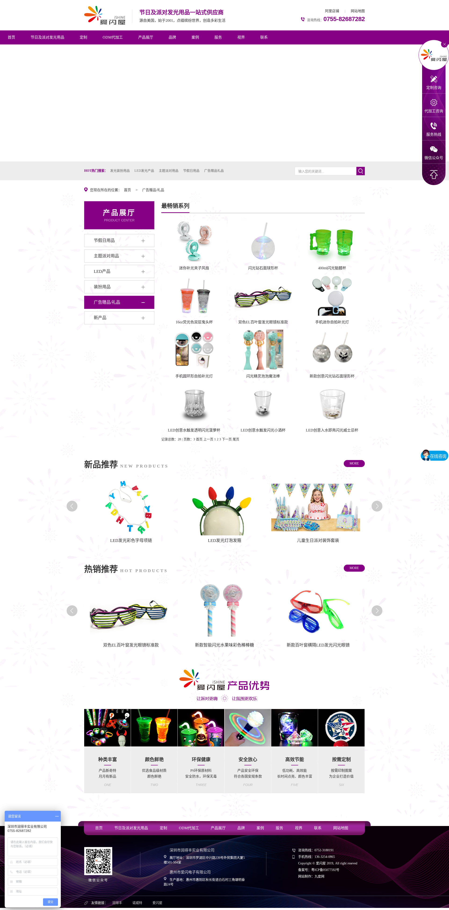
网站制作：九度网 (311, 876)
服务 (218, 37)
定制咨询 (433, 88)
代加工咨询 (433, 111)
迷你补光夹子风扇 (194, 268)
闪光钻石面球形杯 (263, 268)
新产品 (100, 317)
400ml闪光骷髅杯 (332, 268)
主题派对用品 (168, 170)
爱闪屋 (157, 903)
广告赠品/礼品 (153, 190)
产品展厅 (145, 37)
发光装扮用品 (120, 170)
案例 (195, 37)
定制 (83, 37)
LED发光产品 (144, 170)
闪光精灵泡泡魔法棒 (263, 376)
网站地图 (358, 11)
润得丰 (117, 903)
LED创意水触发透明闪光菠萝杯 (194, 430)
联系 (264, 37)
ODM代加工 (113, 37)
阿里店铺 (332, 11)
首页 (11, 37)
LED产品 (102, 271)
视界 (241, 37)
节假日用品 (191, 170)
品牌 (172, 37)
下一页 (227, 439)
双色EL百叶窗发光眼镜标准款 (263, 322)
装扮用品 (102, 287)
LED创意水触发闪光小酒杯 (263, 430)
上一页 (208, 439)
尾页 (236, 439)
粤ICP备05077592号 (325, 870)
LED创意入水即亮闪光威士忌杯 (332, 430)
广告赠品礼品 (214, 170)
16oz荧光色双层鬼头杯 (194, 322)
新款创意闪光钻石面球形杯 (332, 376)
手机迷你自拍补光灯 (332, 322)
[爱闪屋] (104, 14)
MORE (354, 463)
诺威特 (137, 903)
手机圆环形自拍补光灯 (194, 376)
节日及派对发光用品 (47, 37)
